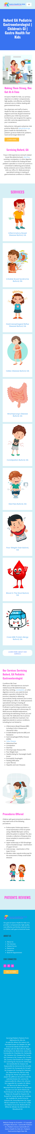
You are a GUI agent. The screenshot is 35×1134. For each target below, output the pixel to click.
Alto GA (22, 1040)
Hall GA (22, 1072)
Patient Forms (12, 946)
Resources (10, 948)
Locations (10, 950)
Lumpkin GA (21, 1083)
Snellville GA (13, 1098)
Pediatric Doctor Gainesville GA (18, 1127)
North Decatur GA (10, 1092)
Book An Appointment (14, 953)
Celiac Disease (11, 741)
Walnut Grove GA (13, 1105)
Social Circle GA (23, 1098)
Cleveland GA (21, 1055)
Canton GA (27, 1051)
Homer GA (17, 1075)
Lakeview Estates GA (13, 1079)
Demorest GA (19, 1066)
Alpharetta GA (14, 1040)
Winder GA (15, 1107)
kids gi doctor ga (24, 128)
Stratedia (19, 1123)
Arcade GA (9, 1042)
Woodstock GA (18, 1109)
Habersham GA (14, 1072)
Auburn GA (25, 1042)
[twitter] (8, 965)
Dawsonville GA (9, 1066)
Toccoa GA (22, 1103)
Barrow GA (25, 1047)
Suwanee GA (13, 1103)
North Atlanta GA (23, 1090)
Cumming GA (11, 1062)
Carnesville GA (8, 1053)
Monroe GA (13, 1085)
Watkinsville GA (25, 1105)
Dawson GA (24, 1064)
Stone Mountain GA (19, 1100)
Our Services (11, 944)
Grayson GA (11, 1070)
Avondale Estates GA (12, 1044)
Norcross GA (12, 1090)
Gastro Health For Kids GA (14, 1129)
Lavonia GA (24, 1079)
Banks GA (17, 1047)
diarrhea (27, 157)
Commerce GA (11, 1057)
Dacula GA (19, 1062)
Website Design (8, 1123)
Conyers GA (21, 1057)
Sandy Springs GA (18, 1096)
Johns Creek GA (25, 1077)
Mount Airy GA (23, 1085)
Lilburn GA (20, 1081)
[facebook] (5, 965)
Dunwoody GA (20, 1068)
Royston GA (25, 1094)
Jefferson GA (15, 1077)
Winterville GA (25, 1107)
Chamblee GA (18, 1053)
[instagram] (12, 965)
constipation (20, 690)
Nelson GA (20, 1088)
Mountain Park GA (10, 1088)
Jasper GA (7, 1077)
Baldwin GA (23, 1044)
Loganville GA (11, 1083)
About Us (10, 942)
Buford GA (19, 1051)
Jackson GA (25, 1075)
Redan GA (9, 1094)
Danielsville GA (14, 1064)
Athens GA (17, 1042)
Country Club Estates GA (15, 1060)
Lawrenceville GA (10, 1081)
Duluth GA (10, 1068)
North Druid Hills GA (24, 1092)
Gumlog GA (20, 1070)
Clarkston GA (11, 1055)
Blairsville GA (21, 1049)
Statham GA (8, 1100)
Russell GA (7, 1096)
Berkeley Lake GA (10, 1049)
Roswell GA (16, 1094)
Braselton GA (10, 1051)
